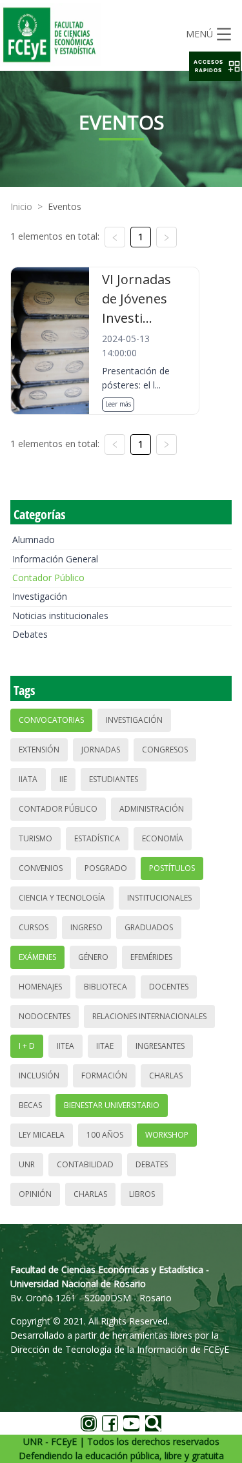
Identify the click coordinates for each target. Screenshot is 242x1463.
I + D (27, 1045)
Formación (104, 1075)
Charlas (166, 1075)
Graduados (149, 927)
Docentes (168, 986)
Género (93, 956)
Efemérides (151, 956)
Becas (30, 1105)
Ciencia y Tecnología (62, 897)
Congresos (165, 749)
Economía (162, 838)
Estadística (97, 838)
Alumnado (33, 539)
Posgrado (106, 868)
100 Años (104, 1134)
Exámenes (37, 956)
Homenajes (40, 986)
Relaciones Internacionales (149, 1016)
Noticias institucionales (60, 615)
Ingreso (86, 927)
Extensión (39, 749)
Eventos (64, 206)
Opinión (35, 1194)
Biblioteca (105, 986)
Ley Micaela (42, 1134)
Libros (142, 1194)
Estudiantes (113, 779)
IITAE (105, 1045)
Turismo (35, 838)
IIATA (28, 779)
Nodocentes (44, 1016)
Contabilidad (85, 1164)
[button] (215, 66)
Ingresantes (160, 1045)
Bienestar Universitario (111, 1105)
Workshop (166, 1134)
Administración (151, 808)
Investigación (39, 596)
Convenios (41, 868)
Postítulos (172, 868)
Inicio (21, 206)
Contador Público (48, 577)
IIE (63, 779)
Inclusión (39, 1075)
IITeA (65, 1045)
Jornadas (100, 749)
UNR (27, 1164)
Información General (55, 559)
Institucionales (159, 897)
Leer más (118, 403)
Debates (30, 634)
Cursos (33, 927)
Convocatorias (51, 719)
